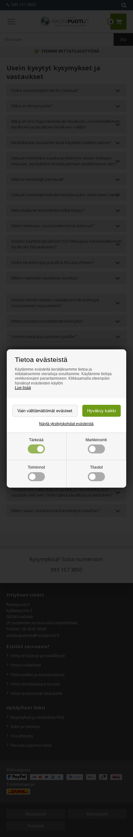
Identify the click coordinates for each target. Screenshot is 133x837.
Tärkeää (36, 440)
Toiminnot (36, 467)
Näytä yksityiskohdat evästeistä (66, 424)
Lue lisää (23, 387)
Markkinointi (96, 440)
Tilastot (96, 467)
